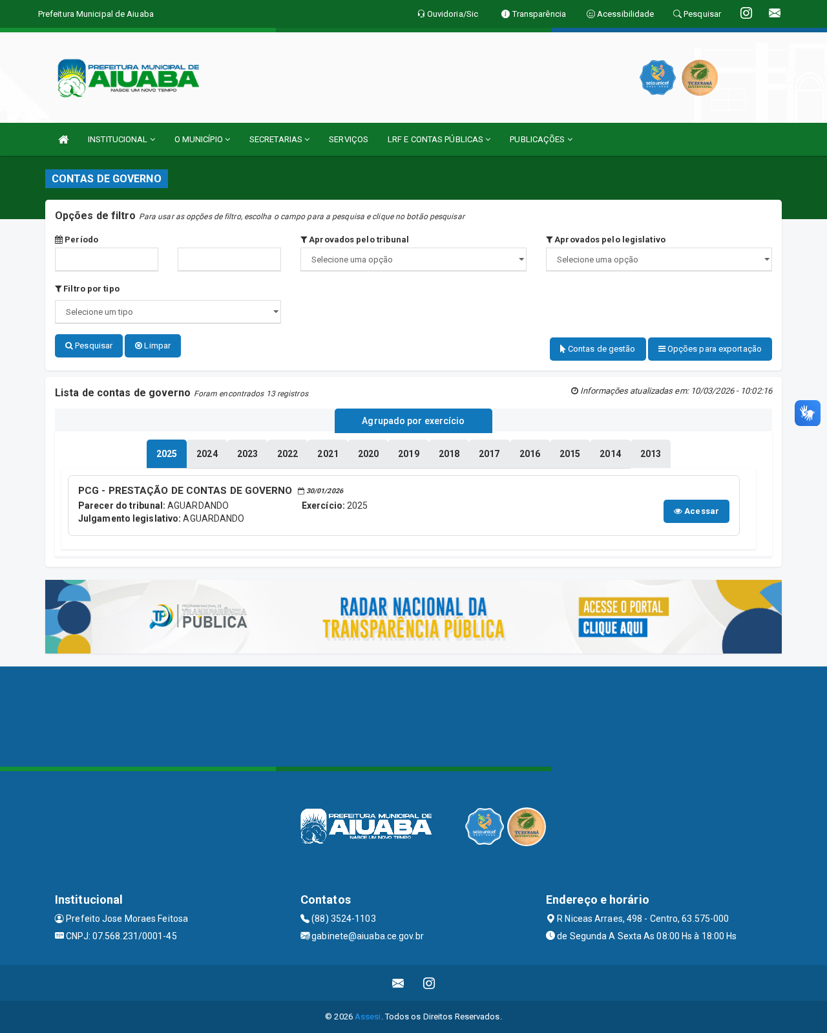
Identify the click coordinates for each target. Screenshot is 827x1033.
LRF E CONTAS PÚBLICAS (436, 139)
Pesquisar (92, 345)
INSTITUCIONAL (118, 139)
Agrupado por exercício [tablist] (413, 421)
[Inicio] (63, 139)
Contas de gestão (601, 349)
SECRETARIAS (276, 139)
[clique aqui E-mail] (398, 983)
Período (80, 239)
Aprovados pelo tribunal (358, 239)
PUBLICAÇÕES (538, 139)
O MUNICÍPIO (199, 139)
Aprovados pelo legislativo (608, 239)
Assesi (368, 1016)
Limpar (156, 345)
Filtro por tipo (90, 288)
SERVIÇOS (348, 139)
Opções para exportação (713, 349)
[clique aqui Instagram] (429, 983)
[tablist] (167, 454)
